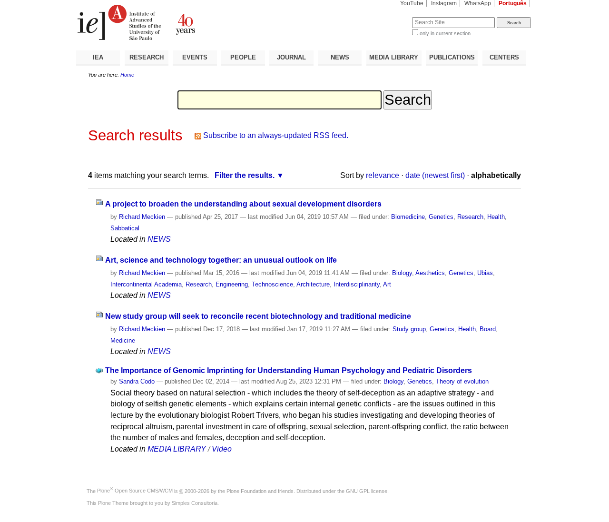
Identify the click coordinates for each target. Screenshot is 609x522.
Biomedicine (408, 216)
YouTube (411, 3)
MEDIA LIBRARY (393, 57)
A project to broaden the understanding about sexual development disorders (243, 204)
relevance (382, 175)
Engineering (232, 284)
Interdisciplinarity (357, 284)
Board (488, 329)
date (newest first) (435, 175)
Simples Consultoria (194, 503)
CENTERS (504, 57)
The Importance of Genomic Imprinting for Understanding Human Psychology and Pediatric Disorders (288, 370)
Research (470, 216)
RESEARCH (146, 57)
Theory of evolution (462, 381)
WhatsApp (477, 3)
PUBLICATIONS (452, 57)
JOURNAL (291, 57)
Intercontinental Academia (146, 284)
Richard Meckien (142, 216)
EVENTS (194, 57)
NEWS (340, 57)
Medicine (122, 340)
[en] (190, 22)
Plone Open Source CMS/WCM (135, 490)
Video (222, 449)
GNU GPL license (366, 490)
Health (496, 216)
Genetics (441, 216)
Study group (409, 329)
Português (513, 3)
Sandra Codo (137, 381)
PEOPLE (243, 57)
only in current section (445, 33)
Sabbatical (124, 228)
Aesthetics (430, 272)
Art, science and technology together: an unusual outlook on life (221, 260)
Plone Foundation (246, 490)
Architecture (313, 284)
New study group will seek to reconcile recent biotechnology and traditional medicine (258, 316)
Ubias (485, 272)
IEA (98, 57)
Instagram (444, 3)
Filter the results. (245, 175)
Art (387, 284)
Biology (402, 272)
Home (127, 75)
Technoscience (272, 284)
